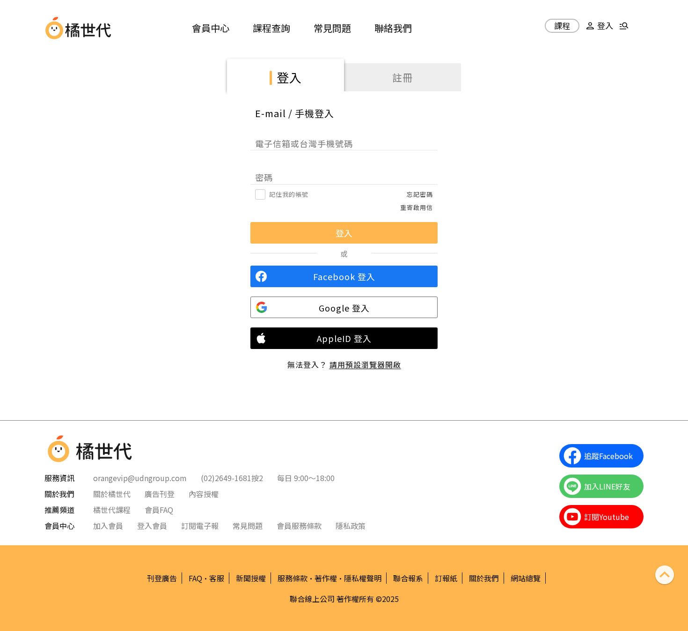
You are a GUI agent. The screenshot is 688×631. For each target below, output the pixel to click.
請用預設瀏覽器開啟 (365, 364)
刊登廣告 (162, 578)
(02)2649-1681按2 (232, 477)
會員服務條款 (299, 525)
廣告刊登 (160, 493)
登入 (289, 77)
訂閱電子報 (200, 525)
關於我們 (484, 578)
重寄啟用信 (416, 207)
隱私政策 (351, 525)
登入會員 (152, 525)
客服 (216, 578)
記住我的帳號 (288, 194)
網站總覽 (526, 578)
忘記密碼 (420, 194)
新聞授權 (251, 578)
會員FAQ (159, 509)
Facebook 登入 (344, 276)
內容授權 (204, 493)
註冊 (402, 77)
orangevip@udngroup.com (140, 477)
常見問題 (332, 28)
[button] (598, 29)
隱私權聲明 (362, 578)
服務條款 (292, 578)
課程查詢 (271, 28)
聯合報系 (408, 578)
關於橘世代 (112, 493)
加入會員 (108, 525)
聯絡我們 (393, 28)
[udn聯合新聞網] (54, 28)
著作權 (326, 578)
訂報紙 (446, 578)
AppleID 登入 (344, 338)
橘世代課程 (112, 509)
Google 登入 (344, 308)
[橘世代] (88, 28)
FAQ (195, 578)
